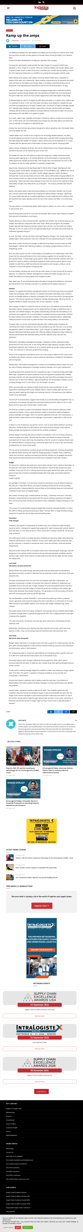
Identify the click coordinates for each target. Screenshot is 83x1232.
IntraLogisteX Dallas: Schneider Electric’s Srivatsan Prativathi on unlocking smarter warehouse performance (22, 803)
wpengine (15, 41)
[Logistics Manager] (41, 8)
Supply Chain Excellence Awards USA (18, 1196)
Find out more (40, 1016)
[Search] (74, 8)
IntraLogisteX (10, 1211)
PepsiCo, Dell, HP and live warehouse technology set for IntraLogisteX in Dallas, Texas (22, 770)
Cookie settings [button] (8, 1227)
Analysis (9, 30)
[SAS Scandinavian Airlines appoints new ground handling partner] (10, 877)
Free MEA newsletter (13, 1171)
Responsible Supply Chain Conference (18, 1207)
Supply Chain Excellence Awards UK (39, 1075)
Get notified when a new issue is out (17, 1179)
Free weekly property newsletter (16, 1164)
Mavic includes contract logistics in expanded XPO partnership (36, 868)
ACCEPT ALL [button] (28, 1227)
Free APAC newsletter (13, 1175)
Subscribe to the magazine (14, 1156)
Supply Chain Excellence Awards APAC (18, 1204)
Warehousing (10, 1112)
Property (9, 1116)
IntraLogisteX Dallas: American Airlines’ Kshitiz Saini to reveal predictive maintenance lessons (58, 770)
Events (8, 1131)
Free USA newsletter (12, 1167)
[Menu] (8, 8)
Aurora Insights (11, 1124)
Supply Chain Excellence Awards (16, 1192)
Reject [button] (18, 1227)
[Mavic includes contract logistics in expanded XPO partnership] (10, 867)
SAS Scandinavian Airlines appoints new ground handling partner (37, 877)
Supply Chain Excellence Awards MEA (18, 1200)
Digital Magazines (11, 1135)
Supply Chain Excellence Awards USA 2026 (40, 1009)
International (10, 1120)
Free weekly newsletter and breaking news (19, 1160)
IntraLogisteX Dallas (40, 1042)
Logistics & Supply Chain (14, 1108)
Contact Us (9, 1152)
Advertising (9, 1148)
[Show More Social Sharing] (52, 46)
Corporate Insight (12, 1127)
